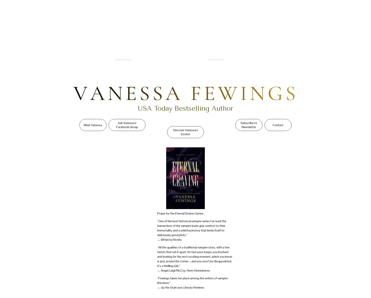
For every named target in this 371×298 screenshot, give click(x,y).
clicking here (123, 59)
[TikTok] (354, 10)
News (70, 10)
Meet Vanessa (93, 125)
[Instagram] (323, 10)
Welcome (21, 10)
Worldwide (121, 10)
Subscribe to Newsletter (249, 125)
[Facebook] (333, 10)
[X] (344, 10)
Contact (86, 10)
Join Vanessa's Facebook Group (127, 125)
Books (55, 10)
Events (102, 10)
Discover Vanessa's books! (185, 132)
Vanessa (39, 10)
